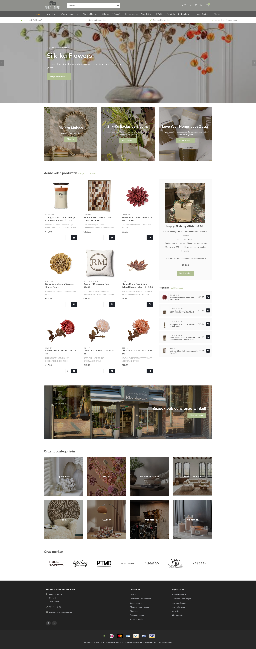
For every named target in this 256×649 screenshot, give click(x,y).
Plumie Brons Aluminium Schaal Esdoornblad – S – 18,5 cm (137, 287)
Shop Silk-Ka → (128, 140)
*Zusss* (116, 14)
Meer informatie (196, 415)
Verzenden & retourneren (140, 599)
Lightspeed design (152, 642)
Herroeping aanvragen (181, 599)
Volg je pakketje (136, 619)
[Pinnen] (144, 636)
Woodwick (146, 14)
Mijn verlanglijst (178, 607)
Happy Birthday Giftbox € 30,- (185, 226)
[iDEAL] (112, 636)
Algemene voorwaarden (140, 607)
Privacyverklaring (137, 615)
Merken (217, 14)
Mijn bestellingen (179, 603)
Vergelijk (175, 611)
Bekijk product (185, 273)
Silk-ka (105, 14)
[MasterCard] (120, 636)
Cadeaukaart (184, 14)
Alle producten (178, 615)
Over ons (133, 595)
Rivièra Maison (90, 14)
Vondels (171, 14)
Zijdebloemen (131, 14)
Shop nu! (54, 75)
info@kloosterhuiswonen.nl (60, 612)
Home (38, 14)
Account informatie (179, 595)
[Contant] (104, 636)
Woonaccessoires (69, 14)
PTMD (159, 14)
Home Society (202, 14)
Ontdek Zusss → (185, 140)
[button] (2, 63)
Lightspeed (138, 642)
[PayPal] (136, 636)
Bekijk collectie (86, 173)
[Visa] (152, 636)
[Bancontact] (128, 636)
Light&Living (49, 14)
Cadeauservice (136, 603)
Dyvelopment (167, 642)
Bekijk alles (177, 288)
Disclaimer (134, 611)
